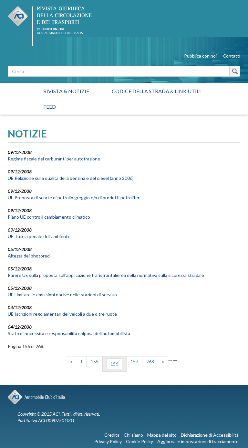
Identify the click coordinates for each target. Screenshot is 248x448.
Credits (111, 435)
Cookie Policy (139, 441)
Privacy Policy (108, 441)
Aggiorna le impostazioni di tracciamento (198, 441)
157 (134, 361)
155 (94, 361)
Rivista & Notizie (66, 91)
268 (150, 361)
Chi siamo (133, 435)
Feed (49, 107)
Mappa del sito (162, 435)
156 (114, 363)
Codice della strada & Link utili (156, 91)
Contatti (231, 56)
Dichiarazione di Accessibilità (210, 435)
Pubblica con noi (200, 56)
